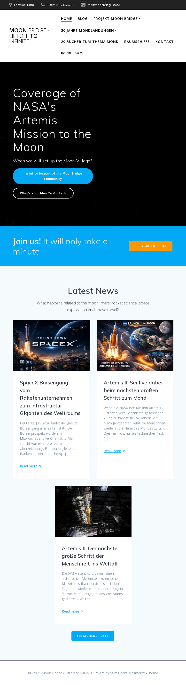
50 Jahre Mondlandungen (87, 30)
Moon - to (29, 36)
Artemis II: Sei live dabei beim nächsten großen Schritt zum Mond (133, 390)
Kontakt (164, 41)
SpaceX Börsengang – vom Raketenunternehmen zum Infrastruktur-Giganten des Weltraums (50, 397)
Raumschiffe (137, 41)
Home (66, 18)
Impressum (72, 52)
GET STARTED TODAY (150, 246)
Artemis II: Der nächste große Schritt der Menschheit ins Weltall (89, 556)
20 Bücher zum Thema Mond (90, 41)
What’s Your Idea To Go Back (43, 193)
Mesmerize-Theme (143, 673)
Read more (28, 466)
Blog (83, 18)
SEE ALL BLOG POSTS (92, 635)
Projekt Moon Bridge (115, 18)
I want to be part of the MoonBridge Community (53, 176)
